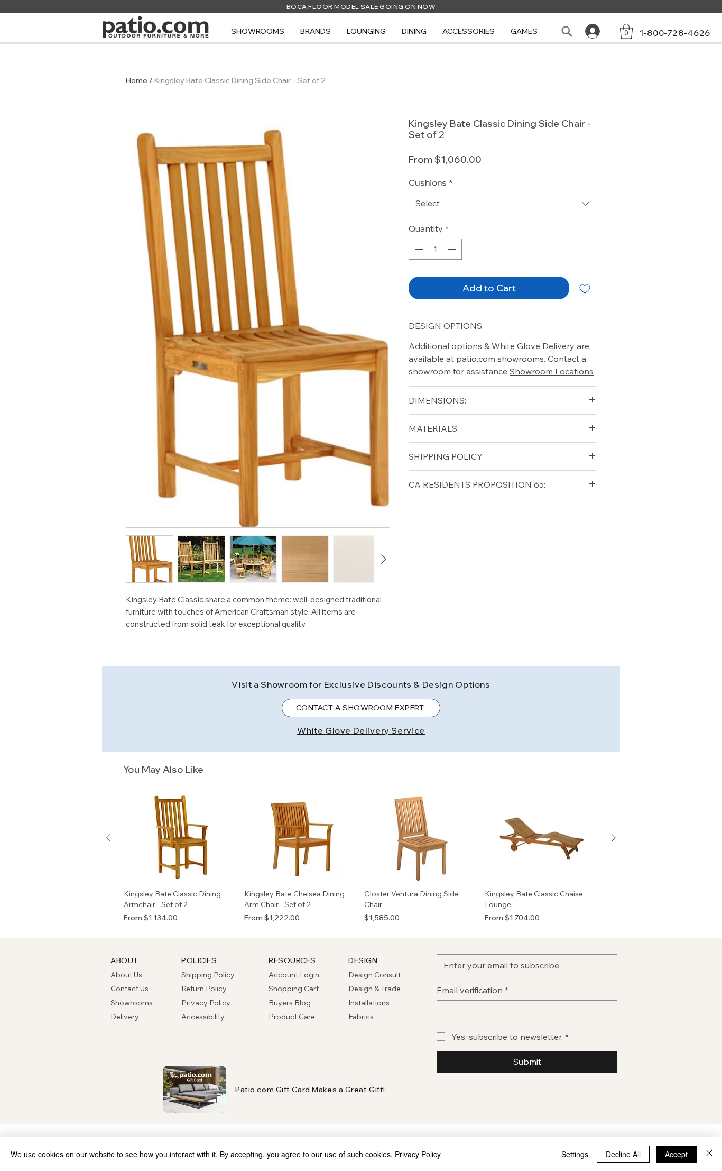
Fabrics (361, 1016)
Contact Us (129, 988)
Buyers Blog (290, 1003)
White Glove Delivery (533, 346)
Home (136, 80)
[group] (361, 859)
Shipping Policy (208, 975)
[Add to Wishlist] (584, 288)
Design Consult (374, 975)
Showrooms (131, 1003)
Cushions (431, 182)
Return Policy (204, 988)
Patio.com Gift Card (272, 1089)
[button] (257, 31)
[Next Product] (613, 837)
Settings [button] (574, 1154)
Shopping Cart (294, 988)
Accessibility (203, 1016)
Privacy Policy (205, 1003)
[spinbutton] (435, 249)
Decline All (623, 1154)
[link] (626, 31)
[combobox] (502, 203)
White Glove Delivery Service (361, 730)
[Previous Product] (108, 837)
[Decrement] (417, 249)
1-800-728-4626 (675, 33)
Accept (676, 1154)
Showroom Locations (552, 371)
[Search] (567, 31)
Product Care (292, 1016)
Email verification (472, 990)
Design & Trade (374, 988)
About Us (126, 975)
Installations (369, 1003)
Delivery (124, 1016)
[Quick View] (181, 838)
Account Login (294, 975)
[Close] (709, 1154)
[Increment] (453, 249)
